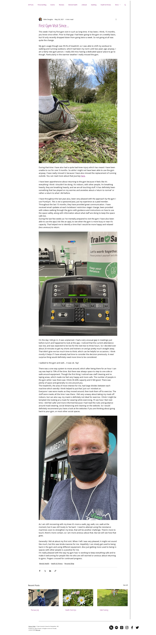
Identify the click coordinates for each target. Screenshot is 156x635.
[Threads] (122, 627)
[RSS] (111, 627)
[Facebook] (132, 627)
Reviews (61, 5)
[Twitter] (137, 627)
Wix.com (38, 630)
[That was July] (43, 597)
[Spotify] (116, 627)
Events (53, 5)
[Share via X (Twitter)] (45, 571)
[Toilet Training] (112, 597)
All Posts (30, 5)
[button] (125, 5)
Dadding (93, 5)
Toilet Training (104, 610)
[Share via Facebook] (40, 571)
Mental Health (72, 5)
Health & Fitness (106, 5)
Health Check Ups (70, 610)
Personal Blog (42, 5)
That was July (35, 610)
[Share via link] (55, 571)
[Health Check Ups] (78, 597)
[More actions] (116, 19)
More (117, 5)
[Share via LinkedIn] (50, 571)
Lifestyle (84, 5)
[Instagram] (127, 627)
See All (125, 585)
